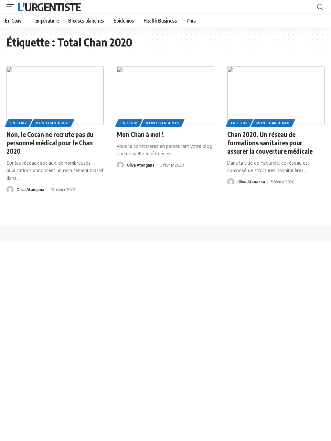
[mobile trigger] (11, 7)
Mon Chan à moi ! (140, 134)
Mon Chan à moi (52, 123)
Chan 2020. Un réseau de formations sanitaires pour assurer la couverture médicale (270, 142)
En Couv (18, 123)
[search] (320, 7)
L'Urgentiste (49, 7)
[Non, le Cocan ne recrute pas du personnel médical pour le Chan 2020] (55, 96)
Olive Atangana (30, 189)
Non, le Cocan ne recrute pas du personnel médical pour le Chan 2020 (49, 142)
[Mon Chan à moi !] (165, 96)
